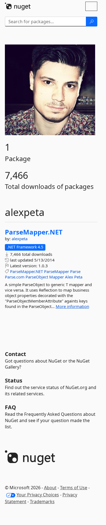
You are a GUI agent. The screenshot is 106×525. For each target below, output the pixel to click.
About (50, 488)
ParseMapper (56, 271)
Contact (15, 354)
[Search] (91, 21)
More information (72, 306)
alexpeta (19, 238)
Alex (69, 277)
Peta (78, 277)
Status (13, 380)
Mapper (56, 277)
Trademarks (42, 502)
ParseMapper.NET (34, 232)
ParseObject (37, 277)
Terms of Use (73, 488)
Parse (75, 271)
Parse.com (14, 277)
